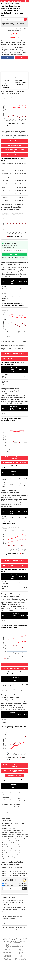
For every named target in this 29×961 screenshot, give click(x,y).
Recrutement (24, 938)
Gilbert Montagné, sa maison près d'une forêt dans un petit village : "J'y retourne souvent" (13, 909)
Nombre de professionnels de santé (8, 81)
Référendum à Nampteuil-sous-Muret (12, 859)
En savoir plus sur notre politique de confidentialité (13, 257)
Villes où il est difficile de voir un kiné (14, 668)
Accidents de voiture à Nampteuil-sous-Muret (14, 838)
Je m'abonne (13, 254)
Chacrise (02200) (6, 812)
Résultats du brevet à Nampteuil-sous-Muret (14, 873)
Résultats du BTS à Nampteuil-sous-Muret (13, 875)
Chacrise (22, 23)
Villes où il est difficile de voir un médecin (14, 359)
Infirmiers (19, 80)
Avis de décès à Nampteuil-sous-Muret (12, 830)
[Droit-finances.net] (21, 953)
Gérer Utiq (6, 941)
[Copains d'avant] (8, 956)
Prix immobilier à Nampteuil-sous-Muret (13, 855)
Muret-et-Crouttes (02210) (9, 816)
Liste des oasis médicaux (14, 145)
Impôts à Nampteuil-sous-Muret (11, 847)
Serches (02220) (6, 818)
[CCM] (8, 950)
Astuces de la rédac (8, 885)
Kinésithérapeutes (21, 82)
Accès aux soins (7, 78)
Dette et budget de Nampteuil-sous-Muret (13, 845)
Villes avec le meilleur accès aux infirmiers (15, 561)
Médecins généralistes (6, 86)
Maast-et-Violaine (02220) (9, 810)
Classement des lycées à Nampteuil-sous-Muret (15, 836)
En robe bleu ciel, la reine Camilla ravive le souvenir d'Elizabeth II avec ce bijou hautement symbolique (14, 916)
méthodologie (5, 49)
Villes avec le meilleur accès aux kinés (15, 664)
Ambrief (4, 25)
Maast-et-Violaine (13, 23)
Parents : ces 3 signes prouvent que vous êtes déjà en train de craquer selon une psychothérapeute (13, 929)
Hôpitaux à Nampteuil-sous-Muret (11, 832)
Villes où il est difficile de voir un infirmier (14, 566)
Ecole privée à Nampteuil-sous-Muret (12, 851)
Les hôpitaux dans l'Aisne (14, 154)
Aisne (19, 3)
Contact (13, 938)
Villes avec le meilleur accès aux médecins (15, 354)
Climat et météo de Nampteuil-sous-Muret (13, 840)
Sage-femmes (20, 84)
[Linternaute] (8, 952)
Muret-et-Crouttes (13, 25)
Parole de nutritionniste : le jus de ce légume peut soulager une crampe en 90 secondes (12, 902)
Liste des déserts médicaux (14, 141)
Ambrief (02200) (6, 814)
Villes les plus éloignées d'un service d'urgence (14, 150)
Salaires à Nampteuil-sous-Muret (11, 842)
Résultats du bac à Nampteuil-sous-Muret (13, 871)
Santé (5, 883)
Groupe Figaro (22, 941)
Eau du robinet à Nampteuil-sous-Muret (13, 857)
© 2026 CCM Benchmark (14, 942)
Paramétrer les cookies (20, 939)
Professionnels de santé (10, 3)
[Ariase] (8, 959)
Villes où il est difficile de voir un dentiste (14, 462)
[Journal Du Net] (21, 950)
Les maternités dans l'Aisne (14, 775)
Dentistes (19, 78)
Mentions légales (14, 941)
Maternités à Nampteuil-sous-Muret (12, 853)
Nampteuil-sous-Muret (8, 828)
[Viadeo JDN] (21, 956)
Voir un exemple (23, 883)
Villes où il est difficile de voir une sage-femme (14, 770)
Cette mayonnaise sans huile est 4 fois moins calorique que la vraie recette (13, 922)
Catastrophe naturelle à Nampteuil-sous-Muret (15, 834)
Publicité (18, 938)
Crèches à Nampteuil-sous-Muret (11, 849)
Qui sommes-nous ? (6, 938)
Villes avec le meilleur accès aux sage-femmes (15, 765)
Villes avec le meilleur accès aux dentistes (15, 457)
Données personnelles (9, 939)
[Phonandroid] (21, 959)
